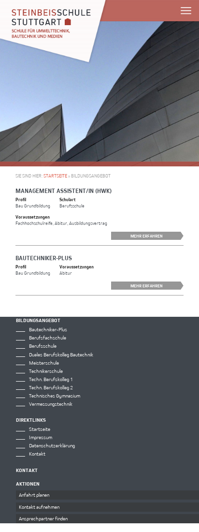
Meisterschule (44, 363)
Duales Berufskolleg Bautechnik (61, 354)
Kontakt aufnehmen (39, 507)
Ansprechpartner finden (43, 518)
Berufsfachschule (47, 337)
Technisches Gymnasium (54, 396)
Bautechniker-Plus (43, 257)
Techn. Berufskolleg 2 (51, 387)
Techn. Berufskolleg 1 (51, 379)
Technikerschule (46, 371)
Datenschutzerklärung (52, 445)
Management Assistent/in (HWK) (63, 190)
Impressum (40, 437)
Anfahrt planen (34, 495)
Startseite (55, 175)
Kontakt (37, 454)
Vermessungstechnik (50, 404)
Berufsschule (43, 346)
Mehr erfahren (146, 236)
